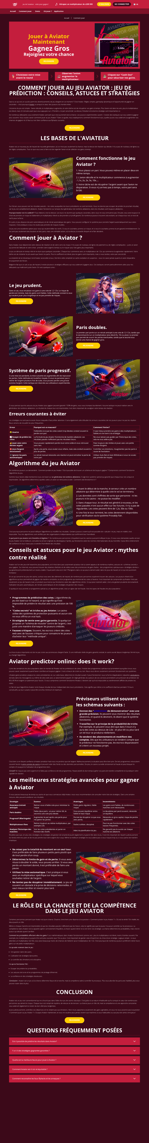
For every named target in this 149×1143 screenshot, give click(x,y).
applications (134, 675)
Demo (37, 11)
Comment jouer (25, 11)
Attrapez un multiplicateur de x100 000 (76, 4)
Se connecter (122, 4)
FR (137, 4)
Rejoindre (49, 61)
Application (58, 11)
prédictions (100, 710)
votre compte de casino (31, 764)
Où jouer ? (48, 11)
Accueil (13, 11)
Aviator (31, 104)
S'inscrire (104, 4)
